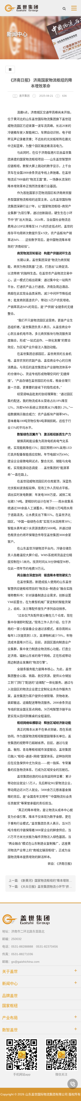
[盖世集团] (21, 8)
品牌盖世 (10, 996)
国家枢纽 (10, 1006)
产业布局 (10, 1018)
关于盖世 (10, 971)
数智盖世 (10, 1030)
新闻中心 (10, 984)
